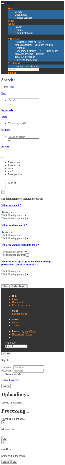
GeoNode (30, 331)
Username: (7, 367)
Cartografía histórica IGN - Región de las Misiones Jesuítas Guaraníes (36, 52)
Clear (11, 86)
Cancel (6, 462)
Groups (18, 29)
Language (10, 343)
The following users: (12, 215)
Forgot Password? (10, 380)
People (18, 26)
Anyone (9, 212)
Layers (18, 11)
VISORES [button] (14, 38)
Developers (18, 334)
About (29, 334)
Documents (21, 14)
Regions (5, 129)
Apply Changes (19, 286)
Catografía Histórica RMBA (29, 41)
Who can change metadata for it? (20, 244)
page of (12, 182)
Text (3, 93)
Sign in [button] (12, 72)
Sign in (6, 386)
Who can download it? (14, 225)
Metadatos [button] (14, 62)
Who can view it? (11, 205)
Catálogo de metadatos (26, 66)
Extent (5, 146)
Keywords (7, 110)
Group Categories (24, 33)
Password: (6, 370)
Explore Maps (19, 313)
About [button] (11, 23)
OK (4, 439)
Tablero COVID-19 (25, 56)
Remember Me (13, 374)
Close (5, 286)
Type (4, 116)
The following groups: (13, 218)
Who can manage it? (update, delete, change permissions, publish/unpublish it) (26, 263)
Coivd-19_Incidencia (26, 59)
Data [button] (11, 8)
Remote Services (23, 17)
